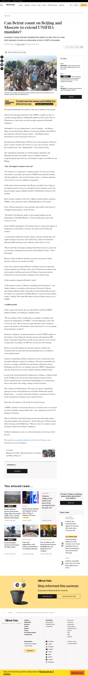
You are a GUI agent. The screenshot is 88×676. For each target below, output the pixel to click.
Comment (17, 471)
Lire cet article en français (72, 47)
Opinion (26, 628)
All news (71, 97)
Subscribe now (47, 596)
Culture (26, 626)
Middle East (27, 622)
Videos (26, 630)
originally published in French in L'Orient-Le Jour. (33, 440)
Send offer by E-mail (68, 596)
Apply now (71, 502)
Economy (27, 624)
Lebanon (26, 620)
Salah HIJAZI (20, 44)
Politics (10, 612)
